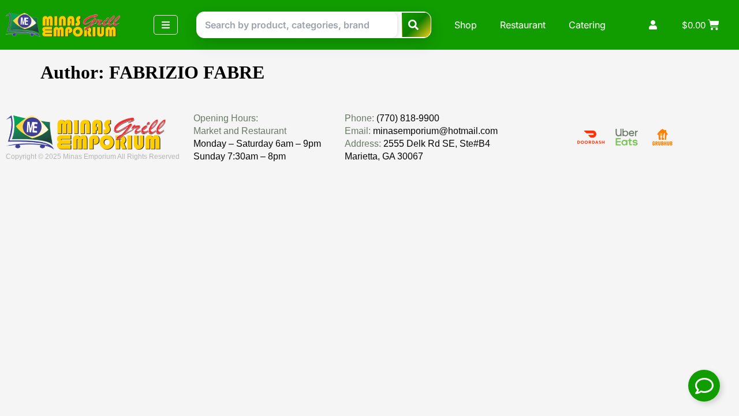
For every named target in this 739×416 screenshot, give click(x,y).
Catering (587, 25)
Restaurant (523, 25)
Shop (465, 25)
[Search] (416, 25)
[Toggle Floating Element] (704, 386)
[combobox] (297, 25)
